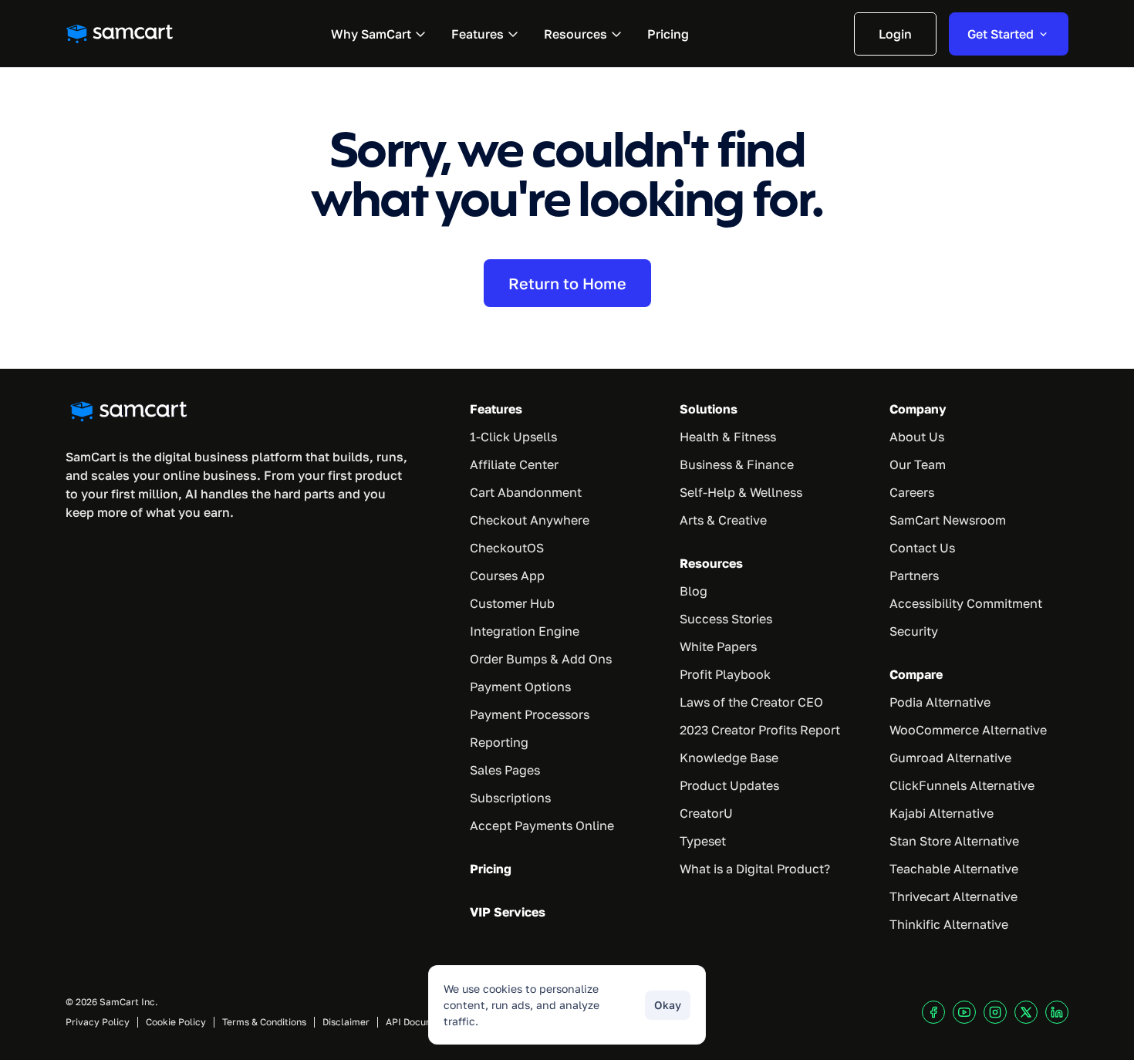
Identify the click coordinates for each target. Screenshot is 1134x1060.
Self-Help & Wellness (741, 492)
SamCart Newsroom (947, 520)
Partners (914, 575)
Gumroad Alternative (950, 757)
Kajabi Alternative (941, 813)
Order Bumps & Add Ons (541, 659)
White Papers (718, 646)
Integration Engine (524, 631)
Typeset (703, 841)
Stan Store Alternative (954, 841)
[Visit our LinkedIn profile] (1056, 1012)
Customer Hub (512, 603)
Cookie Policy (176, 1022)
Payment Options (520, 686)
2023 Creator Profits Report (760, 730)
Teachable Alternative (953, 868)
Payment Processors (529, 714)
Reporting (499, 742)
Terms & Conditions (264, 1022)
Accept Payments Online (542, 825)
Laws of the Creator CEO (751, 702)
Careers (911, 492)
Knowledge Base (729, 757)
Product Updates (729, 785)
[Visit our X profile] (1026, 1012)
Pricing (490, 868)
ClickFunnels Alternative (961, 785)
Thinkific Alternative (948, 924)
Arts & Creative (723, 520)
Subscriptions (510, 797)
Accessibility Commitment (965, 603)
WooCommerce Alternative (968, 730)
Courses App (507, 575)
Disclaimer (346, 1022)
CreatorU (706, 813)
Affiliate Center (514, 464)
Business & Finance (737, 464)
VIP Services (507, 912)
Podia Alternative (940, 702)
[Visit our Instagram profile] (995, 1012)
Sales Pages (505, 770)
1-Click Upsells (513, 436)
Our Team (917, 464)
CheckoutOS (507, 547)
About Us (916, 436)
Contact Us (922, 547)
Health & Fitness (728, 436)
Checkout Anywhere (529, 520)
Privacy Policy (98, 1022)
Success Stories (726, 618)
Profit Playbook (725, 674)
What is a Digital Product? (755, 868)
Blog (693, 591)
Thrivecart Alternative (953, 896)
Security (913, 631)
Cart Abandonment (526, 492)
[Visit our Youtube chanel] (964, 1012)
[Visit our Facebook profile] (933, 1012)
